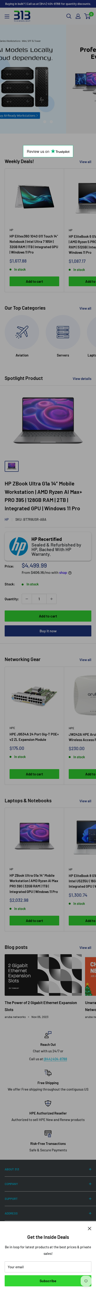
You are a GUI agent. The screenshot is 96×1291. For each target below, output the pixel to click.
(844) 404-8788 (55, 1059)
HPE (12, 728)
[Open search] (69, 16)
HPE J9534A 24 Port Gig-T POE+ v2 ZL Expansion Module (34, 737)
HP (11, 230)
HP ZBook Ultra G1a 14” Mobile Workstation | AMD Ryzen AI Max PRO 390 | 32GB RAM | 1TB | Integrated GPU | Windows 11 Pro (34, 883)
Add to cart (34, 281)
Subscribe (48, 1280)
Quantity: (12, 599)
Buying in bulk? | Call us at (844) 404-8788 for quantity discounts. (48, 4)
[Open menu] (7, 16)
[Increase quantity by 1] (51, 599)
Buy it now (48, 631)
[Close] (89, 1228)
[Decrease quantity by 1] (27, 599)
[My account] (78, 16)
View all (85, 162)
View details (82, 378)
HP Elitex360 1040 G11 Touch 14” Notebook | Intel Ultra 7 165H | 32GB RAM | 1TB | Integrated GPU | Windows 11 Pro (34, 244)
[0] (87, 16)
